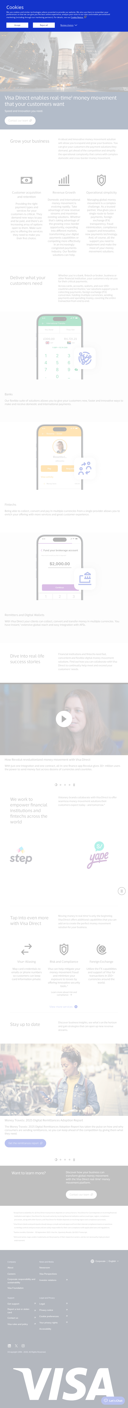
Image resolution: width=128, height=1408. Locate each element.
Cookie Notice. (77, 17)
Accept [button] (17, 25)
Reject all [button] (44, 25)
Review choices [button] (67, 25)
